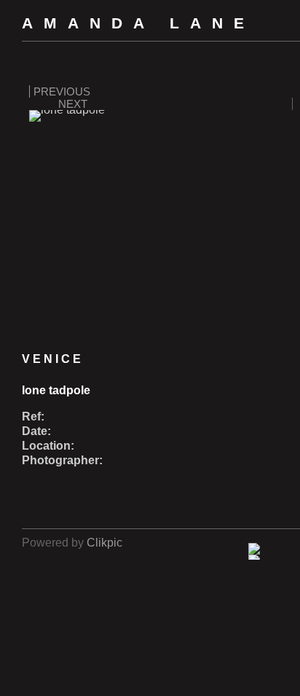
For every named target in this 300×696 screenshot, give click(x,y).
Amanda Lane (138, 23)
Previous (61, 91)
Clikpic (104, 542)
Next (72, 104)
